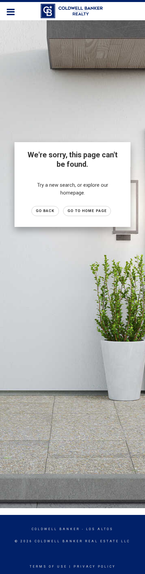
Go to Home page (87, 211)
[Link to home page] (73, 11)
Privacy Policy (95, 566)
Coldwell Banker (56, 529)
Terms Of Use (48, 566)
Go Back (45, 211)
